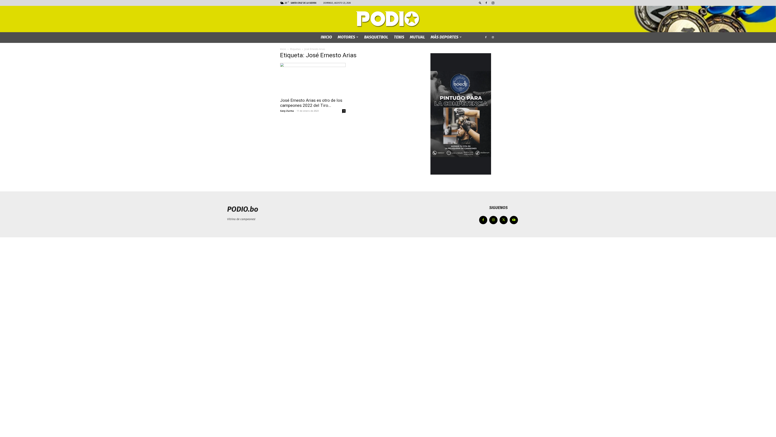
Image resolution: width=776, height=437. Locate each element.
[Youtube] (514, 220)
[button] (480, 2)
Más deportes (444, 37)
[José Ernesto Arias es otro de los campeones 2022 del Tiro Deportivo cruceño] (313, 79)
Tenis (399, 37)
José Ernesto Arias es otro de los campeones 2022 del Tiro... (311, 103)
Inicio (283, 49)
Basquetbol (376, 37)
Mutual (417, 37)
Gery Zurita (287, 110)
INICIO (326, 37)
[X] (504, 220)
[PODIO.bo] (388, 19)
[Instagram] (493, 3)
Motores (346, 37)
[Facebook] (486, 3)
